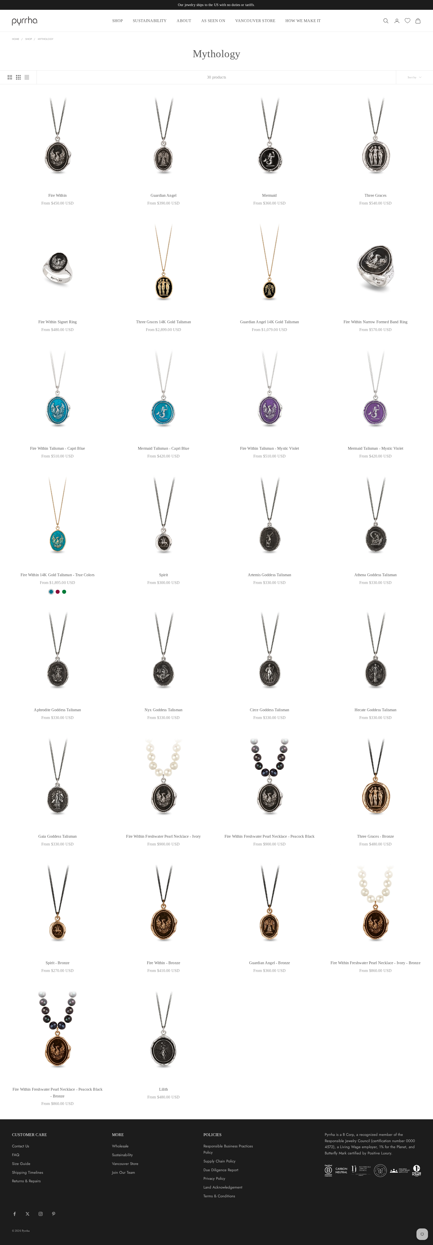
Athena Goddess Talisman (375, 575)
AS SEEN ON (213, 21)
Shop (28, 39)
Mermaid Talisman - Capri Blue (163, 448)
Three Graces (375, 195)
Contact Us (20, 1146)
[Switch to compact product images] (27, 77)
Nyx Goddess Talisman (163, 710)
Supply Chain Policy (219, 1161)
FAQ (15, 1155)
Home (15, 39)
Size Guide (21, 1163)
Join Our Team (123, 1172)
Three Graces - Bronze (375, 836)
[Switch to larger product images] (10, 77)
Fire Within (57, 195)
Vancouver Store (125, 1163)
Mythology (45, 39)
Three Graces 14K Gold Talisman (163, 322)
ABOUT (184, 21)
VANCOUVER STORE (255, 21)
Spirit (163, 575)
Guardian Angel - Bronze (269, 963)
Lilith (163, 1089)
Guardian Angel (163, 195)
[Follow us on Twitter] (27, 1213)
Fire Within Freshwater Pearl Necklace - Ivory (163, 836)
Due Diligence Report (220, 1170)
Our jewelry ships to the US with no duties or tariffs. (216, 5)
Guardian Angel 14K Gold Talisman (269, 322)
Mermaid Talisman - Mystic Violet (375, 448)
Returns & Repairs (26, 1181)
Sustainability (122, 1155)
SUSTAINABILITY (150, 21)
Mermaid (269, 195)
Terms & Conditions (219, 1196)
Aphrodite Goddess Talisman (57, 710)
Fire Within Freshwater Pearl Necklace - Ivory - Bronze (375, 963)
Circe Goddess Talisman (269, 710)
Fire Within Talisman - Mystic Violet (269, 448)
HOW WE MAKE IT (303, 21)
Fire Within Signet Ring (57, 322)
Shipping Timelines (27, 1172)
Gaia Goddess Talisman (57, 836)
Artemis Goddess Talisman (269, 575)
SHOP (117, 21)
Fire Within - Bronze (163, 963)
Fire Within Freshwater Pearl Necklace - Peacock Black (269, 836)
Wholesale (120, 1146)
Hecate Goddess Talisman (376, 710)
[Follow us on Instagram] (40, 1213)
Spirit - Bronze (57, 963)
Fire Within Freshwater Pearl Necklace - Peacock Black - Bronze (57, 1092)
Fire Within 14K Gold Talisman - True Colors (57, 575)
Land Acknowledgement (222, 1187)
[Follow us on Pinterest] (53, 1213)
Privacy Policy (214, 1178)
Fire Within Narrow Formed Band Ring (375, 322)
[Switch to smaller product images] (18, 77)
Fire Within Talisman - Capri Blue (57, 448)
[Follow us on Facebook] (14, 1213)
